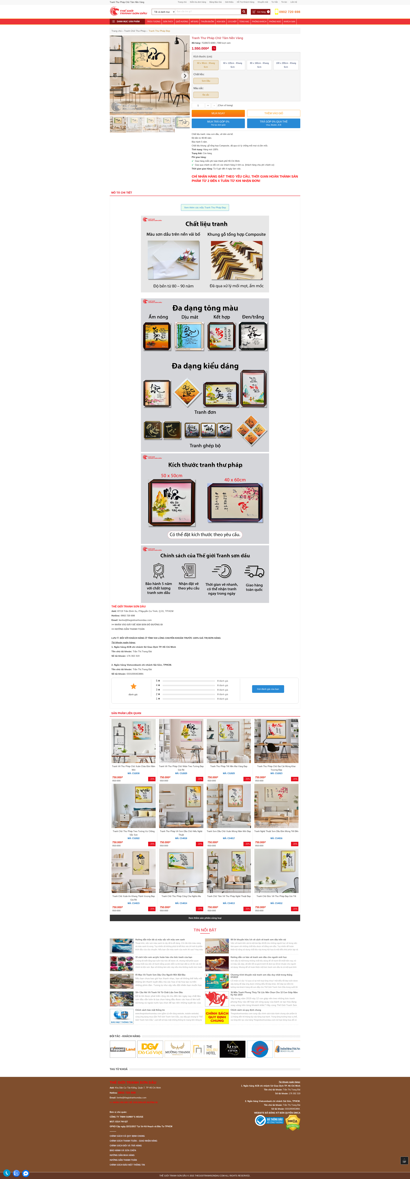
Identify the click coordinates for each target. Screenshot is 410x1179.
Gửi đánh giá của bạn (268, 689)
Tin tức (284, 2)
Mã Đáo (194, 21)
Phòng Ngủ (275, 21)
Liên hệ (294, 2)
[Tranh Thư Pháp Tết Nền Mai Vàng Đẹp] (229, 741)
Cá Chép (232, 21)
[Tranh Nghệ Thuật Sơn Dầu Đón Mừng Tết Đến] (276, 806)
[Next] (184, 75)
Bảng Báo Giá (215, 2)
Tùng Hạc (244, 21)
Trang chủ (182, 2)
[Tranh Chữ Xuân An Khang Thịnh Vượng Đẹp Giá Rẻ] (133, 871)
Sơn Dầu (206, 81)
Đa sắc (206, 95)
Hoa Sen (221, 21)
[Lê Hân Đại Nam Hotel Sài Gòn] (205, 1049)
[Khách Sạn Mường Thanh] (150, 1049)
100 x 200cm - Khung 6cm (286, 65)
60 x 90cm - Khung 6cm (206, 65)
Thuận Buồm (207, 21)
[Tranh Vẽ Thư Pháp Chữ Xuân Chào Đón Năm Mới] (133, 741)
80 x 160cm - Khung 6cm (259, 65)
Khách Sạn (289, 21)
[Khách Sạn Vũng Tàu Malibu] (177, 1049)
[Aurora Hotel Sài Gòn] (232, 1049)
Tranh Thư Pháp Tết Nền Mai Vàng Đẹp (228, 766)
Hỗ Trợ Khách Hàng (245, 2)
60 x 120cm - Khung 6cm (232, 65)
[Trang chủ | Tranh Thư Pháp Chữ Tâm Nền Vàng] (129, 15)
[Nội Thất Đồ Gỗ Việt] (122, 1049)
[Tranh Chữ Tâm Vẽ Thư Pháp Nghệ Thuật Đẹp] (229, 871)
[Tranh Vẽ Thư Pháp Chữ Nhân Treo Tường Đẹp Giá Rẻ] (181, 741)
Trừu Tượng (153, 21)
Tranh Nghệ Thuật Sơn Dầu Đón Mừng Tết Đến (276, 831)
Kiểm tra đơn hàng (198, 2)
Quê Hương (182, 21)
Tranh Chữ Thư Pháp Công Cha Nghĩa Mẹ (181, 896)
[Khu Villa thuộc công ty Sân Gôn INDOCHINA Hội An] (260, 1049)
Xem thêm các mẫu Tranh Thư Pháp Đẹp (205, 207)
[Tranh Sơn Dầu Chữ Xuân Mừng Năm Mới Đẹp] (229, 806)
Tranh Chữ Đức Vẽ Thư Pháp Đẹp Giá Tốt (276, 896)
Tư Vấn (274, 2)
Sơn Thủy (168, 21)
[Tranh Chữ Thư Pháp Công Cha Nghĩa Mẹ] (181, 871)
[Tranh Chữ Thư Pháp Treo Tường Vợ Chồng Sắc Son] (133, 806)
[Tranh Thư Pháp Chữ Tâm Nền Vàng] (150, 114)
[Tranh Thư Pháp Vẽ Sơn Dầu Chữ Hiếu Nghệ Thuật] (181, 806)
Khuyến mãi (263, 2)
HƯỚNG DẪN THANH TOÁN (129, 629)
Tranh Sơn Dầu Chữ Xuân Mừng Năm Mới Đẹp (229, 831)
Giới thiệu (229, 2)
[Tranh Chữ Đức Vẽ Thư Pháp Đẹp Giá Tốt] (276, 871)
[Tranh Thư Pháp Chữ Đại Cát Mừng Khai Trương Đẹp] (276, 741)
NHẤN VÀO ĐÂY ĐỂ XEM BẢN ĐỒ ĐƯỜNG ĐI (139, 624)
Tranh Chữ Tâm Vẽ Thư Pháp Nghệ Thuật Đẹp (229, 896)
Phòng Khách (259, 21)
